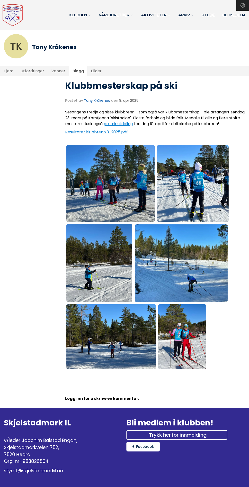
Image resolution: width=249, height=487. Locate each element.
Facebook (145, 446)
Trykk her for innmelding (178, 435)
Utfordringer (32, 71)
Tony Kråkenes (97, 100)
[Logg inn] (242, 5)
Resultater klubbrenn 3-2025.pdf (96, 132)
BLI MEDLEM (233, 15)
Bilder (96, 71)
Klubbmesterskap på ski (121, 85)
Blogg (78, 71)
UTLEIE (208, 15)
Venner (58, 71)
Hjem (8, 71)
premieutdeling (118, 124)
